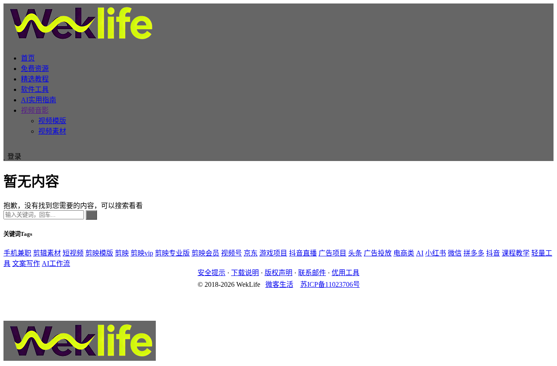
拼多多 (473, 253)
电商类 (403, 253)
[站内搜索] (6, 146)
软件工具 (35, 89)
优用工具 (345, 272)
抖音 (493, 253)
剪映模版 (99, 253)
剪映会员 (205, 253)
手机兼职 (17, 253)
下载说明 (245, 272)
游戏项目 (273, 253)
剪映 (122, 253)
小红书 (435, 253)
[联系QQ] (278, 301)
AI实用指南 (38, 100)
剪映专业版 (172, 253)
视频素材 (52, 131)
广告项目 (332, 253)
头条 (355, 253)
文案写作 (26, 263)
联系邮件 (312, 272)
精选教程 (35, 79)
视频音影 (35, 110)
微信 (455, 253)
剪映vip (142, 253)
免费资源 (35, 68)
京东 (251, 253)
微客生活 (279, 284)
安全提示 (211, 272)
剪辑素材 (47, 253)
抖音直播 (303, 253)
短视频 (73, 253)
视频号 (231, 253)
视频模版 (52, 120)
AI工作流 (56, 263)
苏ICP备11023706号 (330, 284)
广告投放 (378, 253)
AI (419, 253)
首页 (28, 58)
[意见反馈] (278, 293)
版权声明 (278, 272)
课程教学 (516, 253)
